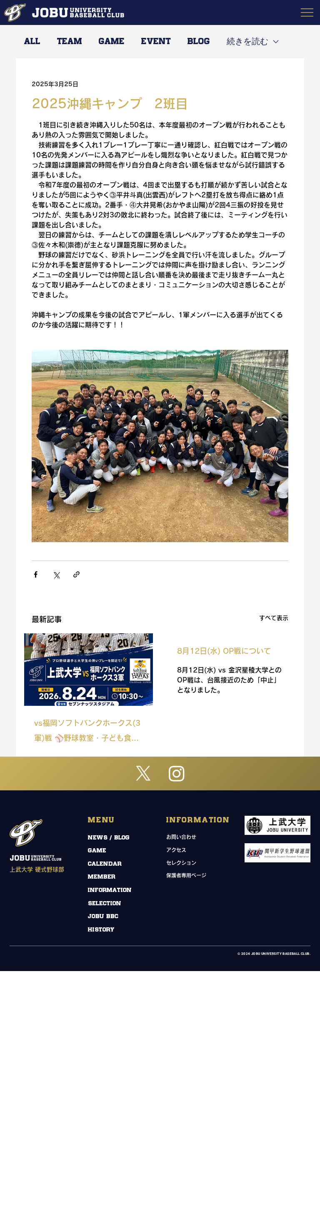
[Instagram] (176, 773)
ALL (32, 42)
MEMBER (101, 876)
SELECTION (104, 903)
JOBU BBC (103, 916)
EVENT (156, 42)
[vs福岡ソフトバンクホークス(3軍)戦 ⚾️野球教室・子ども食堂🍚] (88, 669)
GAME (112, 42)
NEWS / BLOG (109, 837)
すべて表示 (273, 618)
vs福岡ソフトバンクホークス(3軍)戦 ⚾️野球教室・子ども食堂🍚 (87, 732)
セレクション (181, 862)
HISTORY (101, 929)
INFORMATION (110, 890)
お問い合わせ (181, 836)
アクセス (176, 849)
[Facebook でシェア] (36, 574)
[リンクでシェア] (76, 574)
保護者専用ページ (186, 875)
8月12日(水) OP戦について (224, 651)
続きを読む (247, 42)
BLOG (199, 42)
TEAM (69, 42)
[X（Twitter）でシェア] (56, 574)
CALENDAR (105, 863)
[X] (143, 773)
